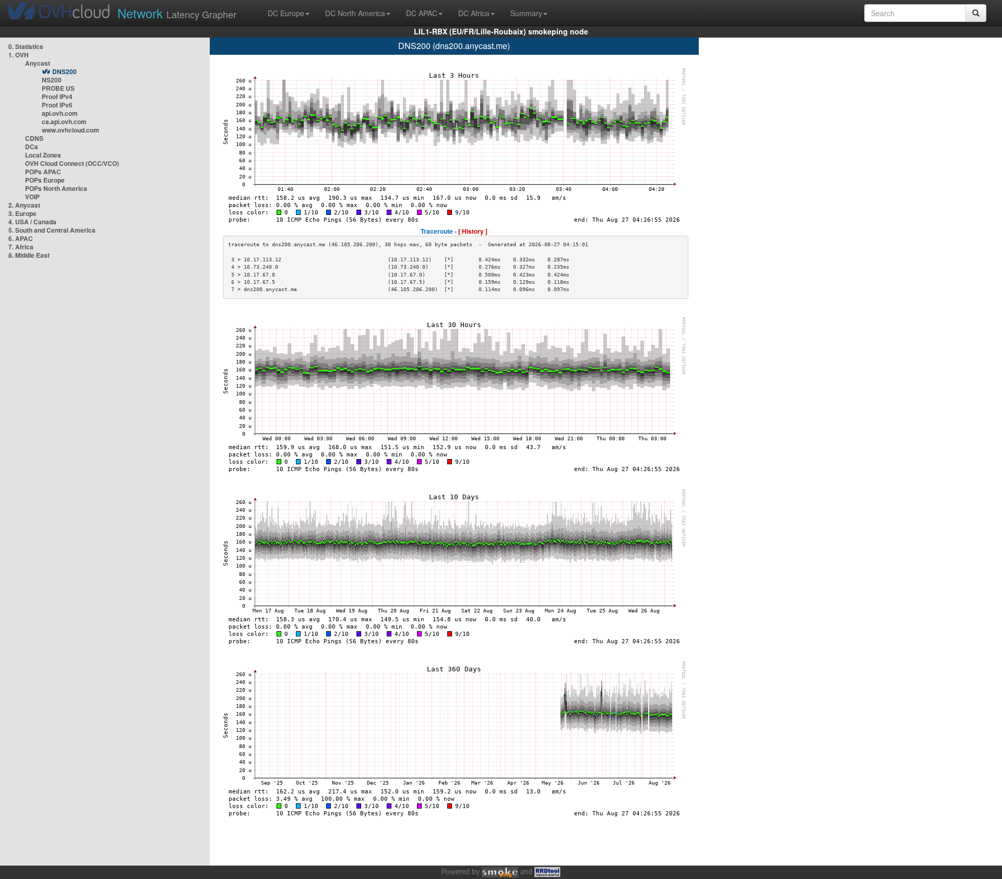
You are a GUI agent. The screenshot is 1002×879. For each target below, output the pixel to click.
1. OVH (18, 54)
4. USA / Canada (32, 221)
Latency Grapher (176, 13)
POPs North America (56, 188)
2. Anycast (24, 205)
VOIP (32, 196)
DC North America (355, 13)
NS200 (52, 80)
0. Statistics (25, 46)
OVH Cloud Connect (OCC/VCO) (72, 163)
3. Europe (22, 213)
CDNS (34, 138)
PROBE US (58, 88)
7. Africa (20, 246)
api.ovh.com (60, 113)
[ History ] (472, 231)
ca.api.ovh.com (64, 121)
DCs (31, 146)
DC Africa (474, 13)
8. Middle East (29, 255)
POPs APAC (43, 171)
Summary (526, 13)
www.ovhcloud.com (70, 130)
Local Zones (43, 155)
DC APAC (421, 13)
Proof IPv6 (57, 105)
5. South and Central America (52, 230)
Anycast (37, 63)
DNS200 (64, 71)
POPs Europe (45, 180)
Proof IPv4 (57, 96)
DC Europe (286, 13)
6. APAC (20, 238)
